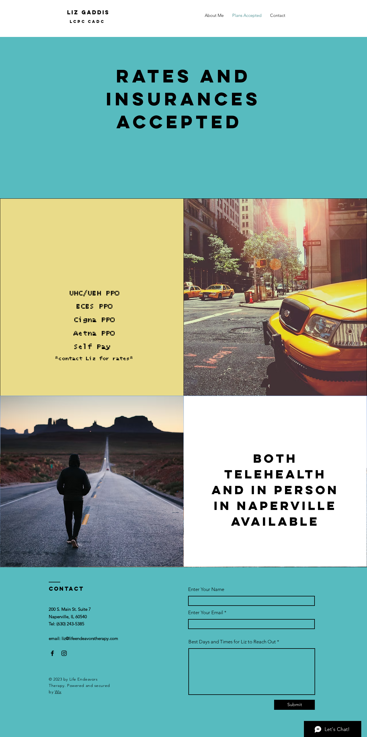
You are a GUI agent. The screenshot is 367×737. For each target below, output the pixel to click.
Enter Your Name (206, 589)
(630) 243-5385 (70, 623)
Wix (58, 691)
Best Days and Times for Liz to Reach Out (232, 641)
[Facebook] (52, 653)
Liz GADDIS (88, 12)
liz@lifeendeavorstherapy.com (90, 638)
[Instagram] (64, 653)
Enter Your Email (205, 612)
